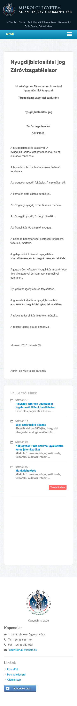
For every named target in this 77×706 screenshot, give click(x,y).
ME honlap (12, 22)
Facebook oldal (22, 688)
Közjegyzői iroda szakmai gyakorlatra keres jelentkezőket (39, 447)
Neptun (22, 22)
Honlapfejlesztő (16, 674)
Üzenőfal (12, 669)
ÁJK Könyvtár (35, 22)
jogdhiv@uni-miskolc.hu (23, 650)
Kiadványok (63, 22)
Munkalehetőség (26, 470)
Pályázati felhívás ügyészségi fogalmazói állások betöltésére (35, 405)
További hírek (57, 487)
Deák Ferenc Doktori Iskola (38, 26)
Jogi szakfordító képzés (31, 425)
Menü (10, 34)
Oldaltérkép (14, 679)
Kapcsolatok (50, 22)
